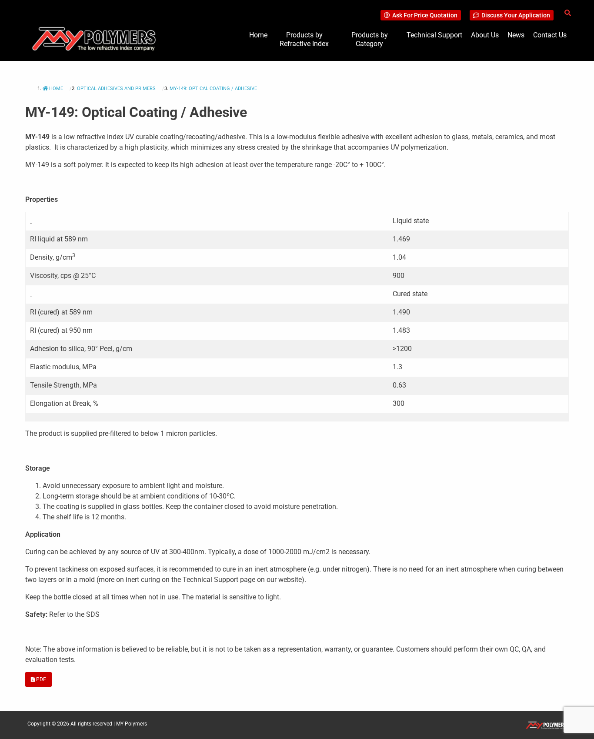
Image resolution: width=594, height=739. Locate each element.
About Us (485, 35)
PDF (40, 679)
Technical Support (434, 35)
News (515, 35)
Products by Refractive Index (304, 39)
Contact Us (550, 35)
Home (258, 35)
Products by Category (369, 39)
